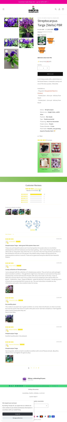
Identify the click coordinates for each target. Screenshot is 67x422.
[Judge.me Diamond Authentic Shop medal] (28, 223)
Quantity (40, 64)
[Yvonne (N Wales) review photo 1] (9, 359)
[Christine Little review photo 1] (9, 318)
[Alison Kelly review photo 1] (9, 289)
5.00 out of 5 (38, 189)
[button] (3, 9)
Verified (32, 230)
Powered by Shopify (37, 419)
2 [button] (31, 368)
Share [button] (40, 136)
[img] (9, 239)
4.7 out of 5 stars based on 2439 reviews (37, 386)
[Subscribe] (46, 406)
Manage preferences (17, 418)
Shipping (40, 31)
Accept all (17, 414)
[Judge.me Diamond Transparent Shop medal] (37, 223)
